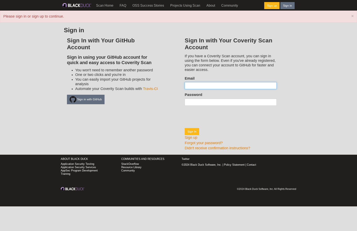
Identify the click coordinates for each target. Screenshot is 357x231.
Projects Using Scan (185, 5)
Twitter (185, 158)
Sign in (287, 5)
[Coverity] (77, 5)
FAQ (123, 5)
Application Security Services (78, 167)
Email (190, 78)
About (210, 5)
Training (65, 173)
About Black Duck (74, 158)
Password (193, 95)
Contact (251, 164)
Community (229, 5)
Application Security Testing (77, 163)
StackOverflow (130, 163)
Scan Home (104, 5)
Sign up (272, 5)
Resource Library (131, 167)
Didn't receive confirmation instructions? (217, 148)
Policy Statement (234, 164)
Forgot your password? (204, 143)
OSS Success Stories (148, 5)
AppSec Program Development (79, 170)
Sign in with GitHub (89, 99)
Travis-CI (150, 89)
